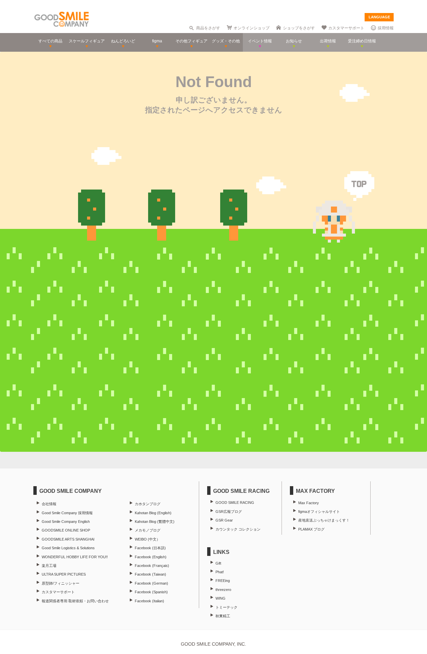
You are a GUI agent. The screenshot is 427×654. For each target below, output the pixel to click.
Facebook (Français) (152, 566)
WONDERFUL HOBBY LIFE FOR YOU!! (75, 557)
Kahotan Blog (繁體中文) (154, 522)
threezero (223, 590)
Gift (218, 563)
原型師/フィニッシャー (60, 583)
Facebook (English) (150, 557)
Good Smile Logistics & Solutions (68, 548)
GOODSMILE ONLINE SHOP (66, 530)
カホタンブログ (147, 504)
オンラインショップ (252, 28)
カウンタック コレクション (238, 529)
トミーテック (227, 607)
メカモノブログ (147, 530)
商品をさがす (208, 28)
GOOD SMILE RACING (235, 503)
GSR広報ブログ (229, 512)
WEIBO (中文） (147, 539)
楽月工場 (49, 566)
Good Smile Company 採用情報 (67, 513)
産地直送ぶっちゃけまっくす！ (324, 520)
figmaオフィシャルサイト (319, 512)
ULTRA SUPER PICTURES (64, 574)
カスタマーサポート (346, 28)
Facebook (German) (151, 583)
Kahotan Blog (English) (153, 513)
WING (221, 598)
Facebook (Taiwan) (150, 574)
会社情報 (49, 504)
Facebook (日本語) (150, 548)
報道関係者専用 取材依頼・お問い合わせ (75, 601)
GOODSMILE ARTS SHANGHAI (68, 539)
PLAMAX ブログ (311, 529)
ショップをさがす (299, 28)
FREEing (223, 581)
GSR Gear (224, 520)
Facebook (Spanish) (151, 592)
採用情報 (386, 28)
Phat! (220, 572)
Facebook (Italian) (149, 601)
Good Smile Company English (66, 522)
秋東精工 (223, 616)
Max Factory (308, 503)
